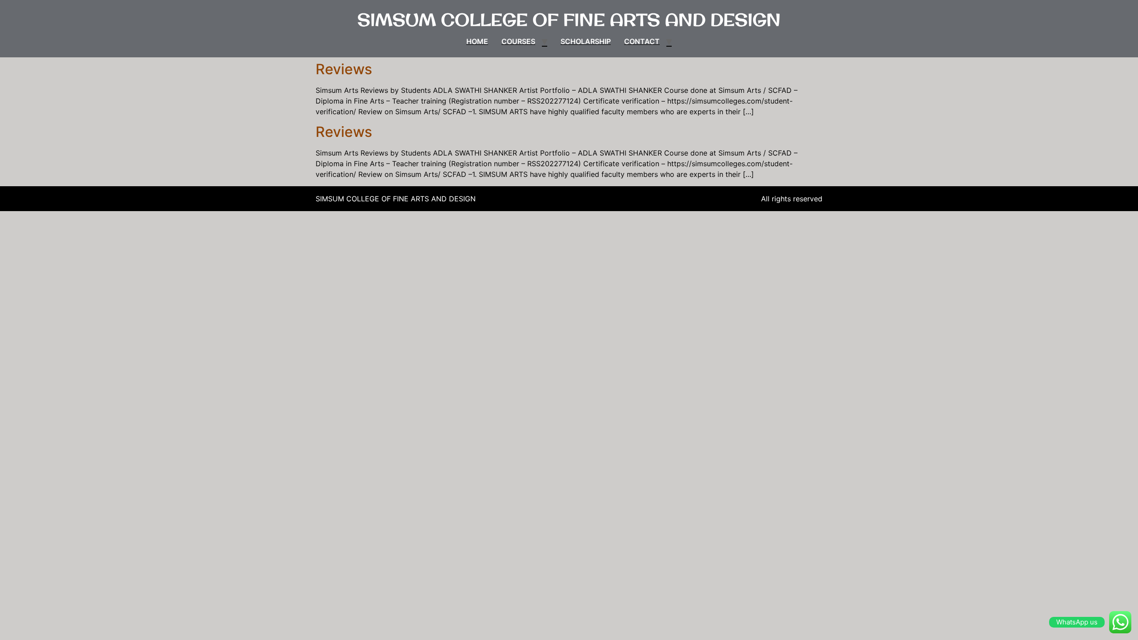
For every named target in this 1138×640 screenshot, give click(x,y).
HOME (477, 41)
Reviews (344, 69)
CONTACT (642, 41)
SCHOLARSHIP (586, 41)
